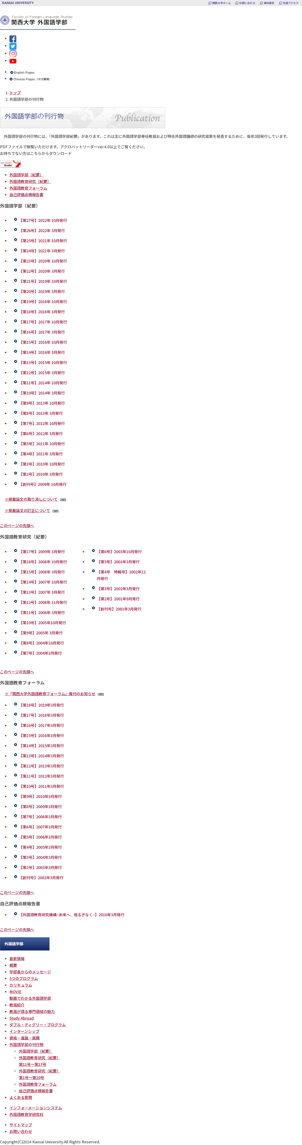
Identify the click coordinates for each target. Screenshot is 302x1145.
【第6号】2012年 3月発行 (41, 433)
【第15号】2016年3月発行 (41, 735)
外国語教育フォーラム (28, 188)
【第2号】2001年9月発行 (118, 599)
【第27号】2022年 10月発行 (43, 220)
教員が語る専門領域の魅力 (32, 1011)
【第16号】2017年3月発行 (41, 725)
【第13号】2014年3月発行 (41, 756)
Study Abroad (21, 1018)
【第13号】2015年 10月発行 (43, 362)
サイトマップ (20, 1125)
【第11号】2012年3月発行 (41, 776)
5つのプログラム (23, 978)
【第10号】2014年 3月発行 (42, 393)
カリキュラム (20, 985)
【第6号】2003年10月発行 (119, 551)
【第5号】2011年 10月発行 (42, 443)
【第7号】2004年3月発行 (40, 653)
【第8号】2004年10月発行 (41, 643)
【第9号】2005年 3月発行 (41, 633)
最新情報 (17, 958)
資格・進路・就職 (24, 1038)
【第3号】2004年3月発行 (40, 857)
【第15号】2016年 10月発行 (43, 342)
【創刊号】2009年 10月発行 (43, 484)
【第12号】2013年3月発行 (41, 766)
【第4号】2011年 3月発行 (41, 454)
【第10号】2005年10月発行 (42, 622)
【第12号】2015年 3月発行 (42, 372)
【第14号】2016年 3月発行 (42, 352)
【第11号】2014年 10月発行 (43, 383)
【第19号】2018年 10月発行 (43, 301)
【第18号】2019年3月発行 (41, 705)
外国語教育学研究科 (26, 1114)
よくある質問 (20, 1097)
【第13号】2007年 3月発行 (42, 592)
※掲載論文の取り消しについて (31, 499)
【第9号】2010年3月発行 (40, 796)
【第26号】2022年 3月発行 (42, 230)
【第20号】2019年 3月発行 (42, 291)
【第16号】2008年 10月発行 (43, 561)
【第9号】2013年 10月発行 (42, 403)
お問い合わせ (20, 1131)
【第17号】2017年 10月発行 (43, 322)
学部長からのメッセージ (30, 972)
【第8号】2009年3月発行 (40, 806)
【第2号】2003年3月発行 (40, 867)
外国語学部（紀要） (26, 175)
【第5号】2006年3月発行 (40, 837)
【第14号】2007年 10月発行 (43, 582)
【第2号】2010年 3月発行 (41, 474)
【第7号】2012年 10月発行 (42, 423)
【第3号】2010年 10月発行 (42, 464)
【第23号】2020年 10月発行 (43, 261)
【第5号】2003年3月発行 (118, 561)
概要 (13, 965)
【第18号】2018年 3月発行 (42, 311)
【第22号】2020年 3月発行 (42, 271)
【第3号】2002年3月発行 (118, 588)
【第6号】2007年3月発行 (40, 827)
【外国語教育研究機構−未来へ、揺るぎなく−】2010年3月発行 (71, 914)
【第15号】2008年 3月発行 (42, 572)
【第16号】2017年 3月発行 (42, 332)
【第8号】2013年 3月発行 (41, 413)
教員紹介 (17, 1005)
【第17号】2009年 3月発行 (42, 551)
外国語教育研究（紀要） (30, 181)
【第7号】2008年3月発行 (40, 816)
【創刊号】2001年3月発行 (119, 609)
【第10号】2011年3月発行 (41, 786)
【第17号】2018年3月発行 (41, 715)
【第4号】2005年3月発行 (40, 847)
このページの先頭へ (17, 525)
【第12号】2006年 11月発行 (43, 602)
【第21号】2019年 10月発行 (43, 281)
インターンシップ (24, 1031)
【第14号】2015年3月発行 (41, 745)
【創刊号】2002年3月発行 (41, 877)
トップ (15, 92)
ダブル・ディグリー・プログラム (37, 1024)
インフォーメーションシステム (35, 1108)
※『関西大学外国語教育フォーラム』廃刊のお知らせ (50, 693)
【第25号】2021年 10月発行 (43, 240)
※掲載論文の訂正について (27, 510)
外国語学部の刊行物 (26, 1044)
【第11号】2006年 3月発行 (42, 612)
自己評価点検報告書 (26, 194)
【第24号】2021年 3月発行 (42, 251)
